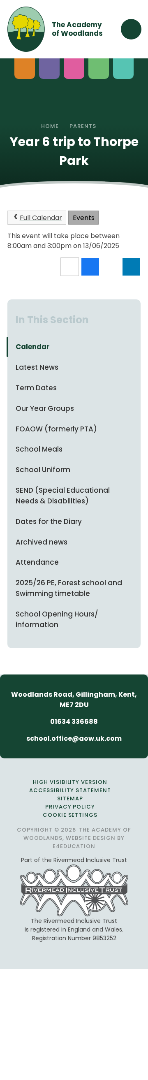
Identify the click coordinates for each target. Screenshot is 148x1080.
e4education (74, 846)
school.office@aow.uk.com (74, 738)
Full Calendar (41, 217)
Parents (82, 126)
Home (50, 126)
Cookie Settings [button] (70, 815)
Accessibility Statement (70, 790)
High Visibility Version (70, 782)
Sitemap (70, 798)
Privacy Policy (70, 807)
